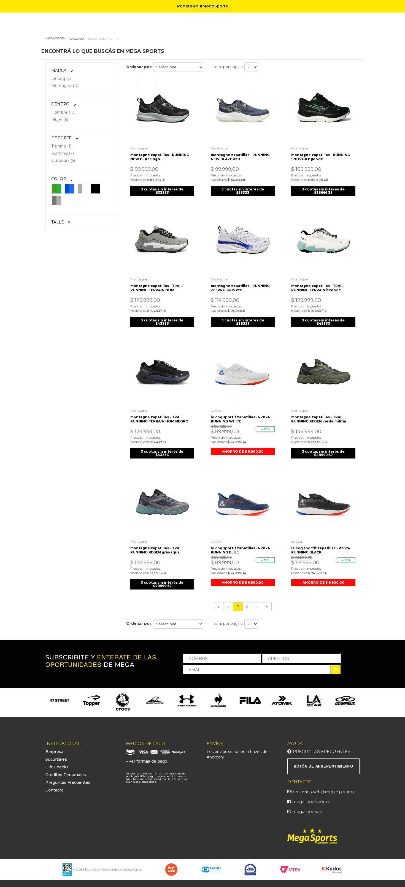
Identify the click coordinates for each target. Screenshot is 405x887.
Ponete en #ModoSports (202, 6)
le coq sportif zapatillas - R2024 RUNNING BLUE (240, 550)
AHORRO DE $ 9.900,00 (243, 451)
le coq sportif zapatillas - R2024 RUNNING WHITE (240, 419)
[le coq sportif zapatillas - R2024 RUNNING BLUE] (243, 504)
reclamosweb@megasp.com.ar (325, 791)
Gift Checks (57, 767)
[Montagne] (123, 700)
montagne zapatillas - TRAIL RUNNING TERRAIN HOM (156, 288)
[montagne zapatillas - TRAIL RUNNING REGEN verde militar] (323, 373)
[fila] (218, 700)
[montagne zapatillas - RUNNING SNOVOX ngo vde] (323, 111)
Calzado (77, 38)
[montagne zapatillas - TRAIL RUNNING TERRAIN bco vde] (323, 242)
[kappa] (345, 700)
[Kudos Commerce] (332, 869)
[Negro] (95, 188)
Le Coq (216, 410)
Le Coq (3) (61, 78)
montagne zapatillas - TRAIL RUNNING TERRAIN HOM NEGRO (159, 419)
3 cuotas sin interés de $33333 (162, 191)
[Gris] (56, 200)
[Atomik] (250, 700)
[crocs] (91, 702)
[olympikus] (313, 700)
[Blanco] (82, 188)
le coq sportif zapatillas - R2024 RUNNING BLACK (320, 550)
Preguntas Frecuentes (67, 782)
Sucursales (56, 759)
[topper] (59, 700)
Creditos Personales (65, 774)
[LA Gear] (281, 700)
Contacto (54, 790)
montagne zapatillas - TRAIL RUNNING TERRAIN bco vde (317, 288)
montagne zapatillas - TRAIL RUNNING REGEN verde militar (319, 419)
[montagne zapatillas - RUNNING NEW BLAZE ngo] (162, 111)
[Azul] (69, 188)
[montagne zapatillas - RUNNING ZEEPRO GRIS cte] (243, 242)
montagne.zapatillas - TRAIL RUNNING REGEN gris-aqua (156, 550)
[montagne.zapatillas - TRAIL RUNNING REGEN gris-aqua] (162, 504)
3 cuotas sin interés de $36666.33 (323, 191)
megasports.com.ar (312, 801)
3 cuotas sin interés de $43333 (162, 322)
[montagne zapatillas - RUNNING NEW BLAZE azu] (243, 111)
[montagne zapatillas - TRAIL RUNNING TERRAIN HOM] (162, 242)
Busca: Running (100, 38)
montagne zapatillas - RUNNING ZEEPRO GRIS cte (240, 288)
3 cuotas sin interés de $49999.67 (323, 453)
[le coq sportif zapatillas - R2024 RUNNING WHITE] (243, 373)
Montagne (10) (65, 85)
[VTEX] (290, 869)
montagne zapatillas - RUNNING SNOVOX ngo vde (320, 157)
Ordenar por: (139, 66)
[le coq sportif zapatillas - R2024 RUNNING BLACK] (323, 504)
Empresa (54, 751)
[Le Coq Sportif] (186, 701)
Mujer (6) (59, 119)
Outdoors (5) (63, 160)
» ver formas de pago (146, 761)
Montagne (138, 148)
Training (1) (61, 146)
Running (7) (62, 153)
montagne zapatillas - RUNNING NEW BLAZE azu (240, 157)
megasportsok (307, 811)
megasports (54, 38)
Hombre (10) (63, 112)
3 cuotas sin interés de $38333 (243, 322)
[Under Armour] (155, 700)
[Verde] (56, 188)
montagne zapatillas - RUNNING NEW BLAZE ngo (159, 157)
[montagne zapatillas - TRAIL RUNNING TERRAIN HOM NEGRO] (162, 373)
